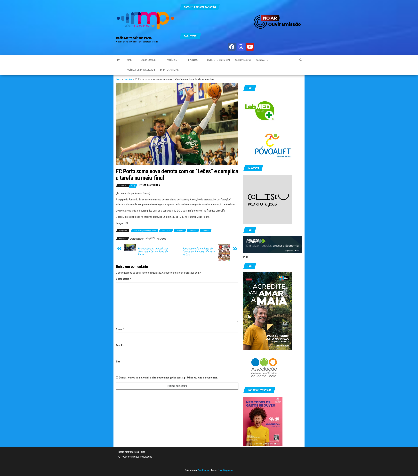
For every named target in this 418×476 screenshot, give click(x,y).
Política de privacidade (140, 69)
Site (118, 361)
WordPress (203, 470)
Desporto (179, 231)
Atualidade (166, 231)
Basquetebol (136, 238)
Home (129, 59)
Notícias (172, 59)
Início (118, 79)
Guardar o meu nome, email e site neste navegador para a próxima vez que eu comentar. (168, 377)
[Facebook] (232, 47)
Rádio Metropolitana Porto (134, 38)
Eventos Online (169, 69)
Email (120, 345)
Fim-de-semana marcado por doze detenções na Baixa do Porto (153, 251)
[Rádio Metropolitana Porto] (118, 60)
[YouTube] (250, 47)
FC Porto (161, 238)
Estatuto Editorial (218, 59)
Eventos (192, 59)
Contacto (262, 59)
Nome (120, 329)
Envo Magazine (225, 470)
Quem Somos (148, 59)
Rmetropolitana (151, 185)
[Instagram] (241, 47)
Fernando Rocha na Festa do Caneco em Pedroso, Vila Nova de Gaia (198, 251)
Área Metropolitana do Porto (145, 231)
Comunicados (243, 59)
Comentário (123, 278)
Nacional (192, 231)
